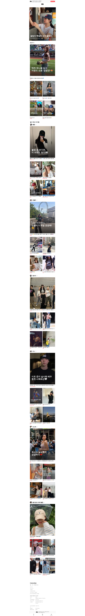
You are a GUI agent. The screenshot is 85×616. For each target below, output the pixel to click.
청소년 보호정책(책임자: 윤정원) (34, 593)
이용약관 (31, 589)
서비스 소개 (31, 588)
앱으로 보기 (52, 1)
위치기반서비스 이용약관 (33, 592)
